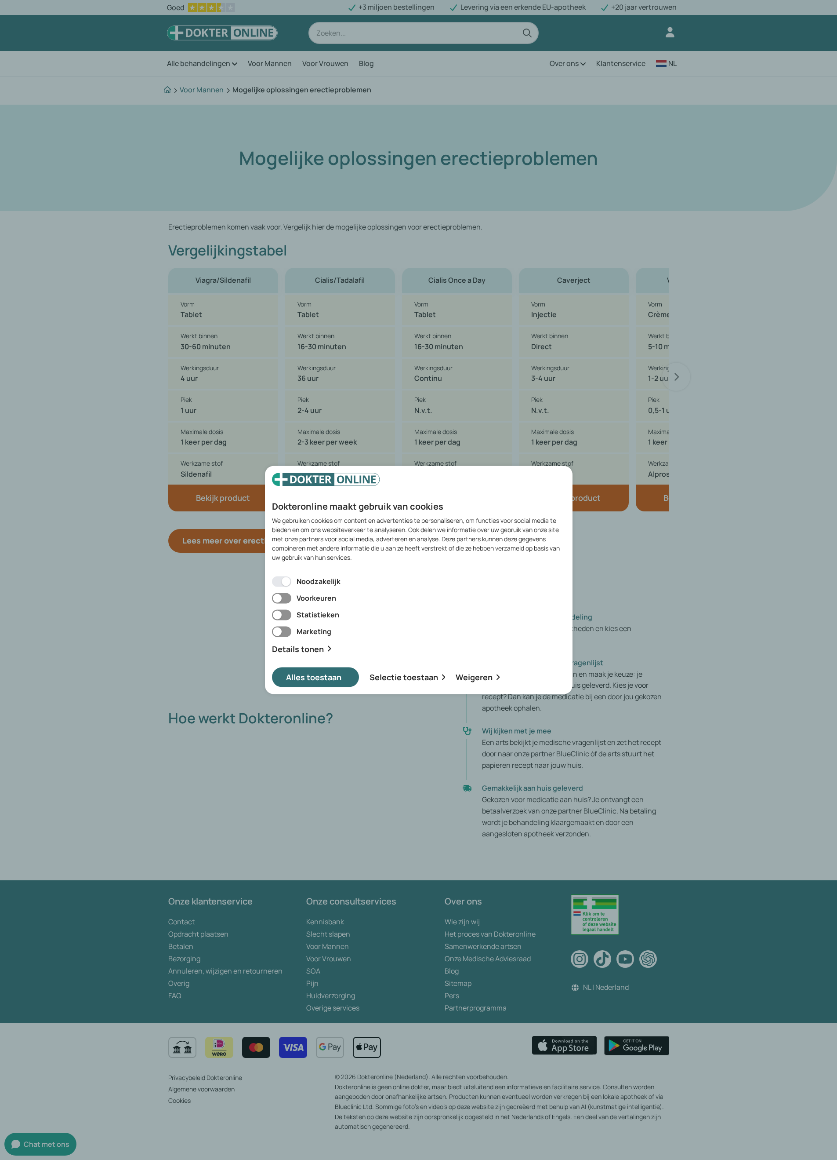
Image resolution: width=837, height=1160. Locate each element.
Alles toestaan (313, 677)
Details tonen (298, 648)
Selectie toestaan (404, 677)
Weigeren (474, 677)
